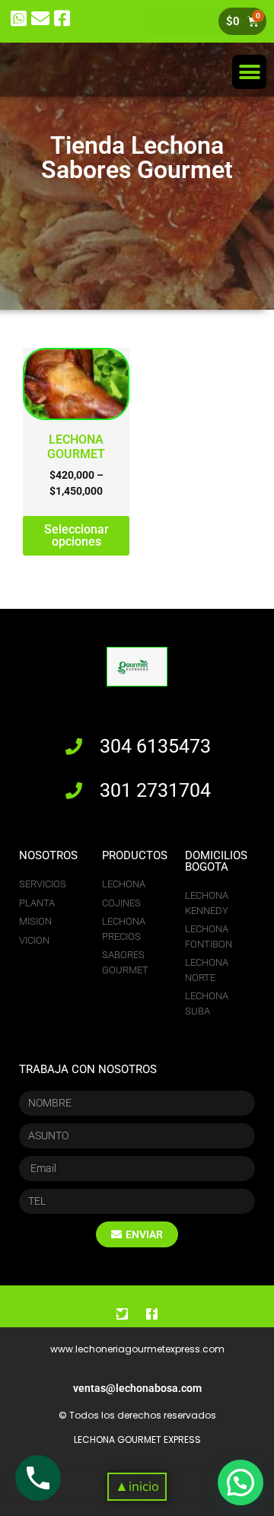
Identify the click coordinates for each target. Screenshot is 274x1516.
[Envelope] (41, 19)
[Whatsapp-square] (19, 19)
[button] (249, 72)
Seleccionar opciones (76, 535)
